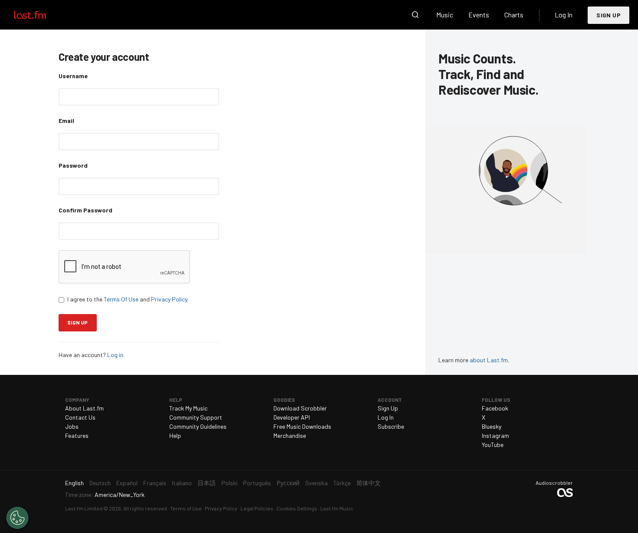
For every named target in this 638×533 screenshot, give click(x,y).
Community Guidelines (198, 426)
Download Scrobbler (300, 408)
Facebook (495, 408)
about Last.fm (489, 360)
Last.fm (40, 15)
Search (415, 14)
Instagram (495, 435)
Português (257, 483)
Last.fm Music (336, 508)
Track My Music (188, 408)
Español (127, 483)
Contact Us (80, 417)
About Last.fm (84, 408)
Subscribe (391, 426)
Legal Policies (256, 508)
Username (73, 75)
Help (175, 435)
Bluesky (491, 426)
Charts (513, 14)
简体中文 (368, 483)
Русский (287, 483)
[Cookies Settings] (17, 518)
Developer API (291, 417)
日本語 (206, 483)
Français (154, 483)
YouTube (492, 444)
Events (478, 14)
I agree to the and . (127, 299)
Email (66, 120)
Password (73, 165)
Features (77, 435)
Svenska (316, 483)
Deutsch (100, 483)
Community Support (195, 417)
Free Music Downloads (302, 426)
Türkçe (342, 483)
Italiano (182, 483)
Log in (115, 354)
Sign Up (608, 15)
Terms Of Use (121, 299)
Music (444, 14)
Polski (229, 483)
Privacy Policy (169, 299)
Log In (563, 14)
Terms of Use (186, 508)
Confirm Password (85, 210)
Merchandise (289, 435)
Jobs (72, 426)
